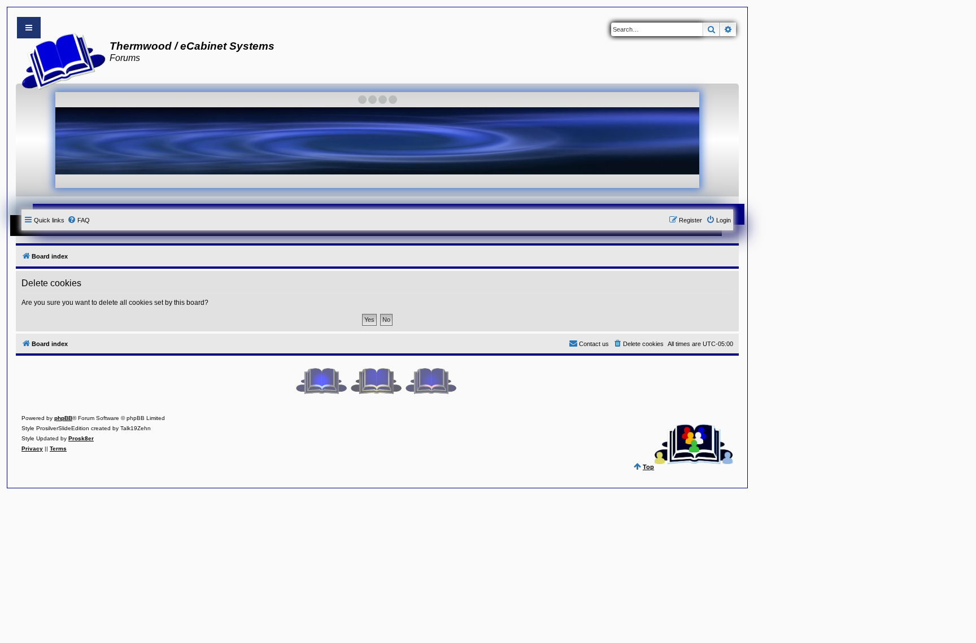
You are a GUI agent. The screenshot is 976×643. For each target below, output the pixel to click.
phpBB (63, 418)
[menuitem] (78, 220)
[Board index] (60, 60)
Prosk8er (81, 438)
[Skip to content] (29, 27)
